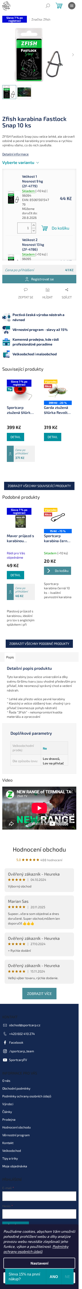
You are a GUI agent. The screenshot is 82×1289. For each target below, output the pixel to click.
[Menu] (71, 5)
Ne (45, 748)
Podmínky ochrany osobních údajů (26, 1096)
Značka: (40, 19)
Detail (15, 437)
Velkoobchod (11, 1150)
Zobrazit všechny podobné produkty (39, 644)
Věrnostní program (16, 1135)
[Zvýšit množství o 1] (33, 225)
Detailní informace (15, 154)
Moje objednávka (14, 1166)
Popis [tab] (10, 657)
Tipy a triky (10, 1158)
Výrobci (7, 1104)
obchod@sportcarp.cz (24, 1025)
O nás (6, 1081)
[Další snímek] (72, 55)
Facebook (16, 1042)
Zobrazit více (39, 993)
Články (7, 1112)
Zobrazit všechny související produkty (39, 486)
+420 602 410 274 (22, 1034)
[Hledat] (47, 5)
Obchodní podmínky (16, 1088)
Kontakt (7, 1143)
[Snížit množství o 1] (33, 230)
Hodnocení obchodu (39, 849)
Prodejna (8, 1119)
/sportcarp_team (21, 1051)
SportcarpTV (18, 1060)
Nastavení (39, 1263)
